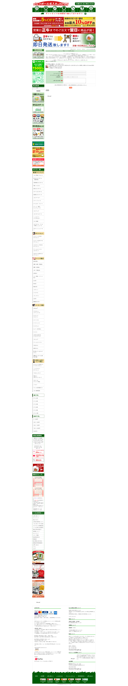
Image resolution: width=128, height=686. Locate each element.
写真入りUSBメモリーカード (37, 377)
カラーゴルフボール (37, 191)
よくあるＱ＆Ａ (59, 676)
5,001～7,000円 (36, 425)
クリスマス (35, 292)
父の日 (34, 280)
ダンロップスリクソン (35, 316)
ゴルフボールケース (37, 213)
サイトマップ (36, 517)
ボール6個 (35, 407)
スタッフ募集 (36, 535)
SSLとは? (38, 602)
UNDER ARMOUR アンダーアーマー (37, 336)
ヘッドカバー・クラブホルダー (36, 217)
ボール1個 (35, 398)
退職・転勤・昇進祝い (38, 264)
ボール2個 (35, 401)
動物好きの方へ (36, 301)
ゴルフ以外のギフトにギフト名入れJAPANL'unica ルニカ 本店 (50, 681)
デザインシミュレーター (38, 229)
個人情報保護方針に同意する (61, 85)
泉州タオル (35, 348)
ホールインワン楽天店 (85, 681)
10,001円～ (35, 431)
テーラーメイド (36, 323)
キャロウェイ (36, 326)
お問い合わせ (36, 544)
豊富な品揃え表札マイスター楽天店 (71, 681)
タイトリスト (36, 320)
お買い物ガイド (36, 515)
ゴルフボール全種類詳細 (38, 525)
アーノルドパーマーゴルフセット (37, 250)
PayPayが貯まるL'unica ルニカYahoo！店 (64, 681)
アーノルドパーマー (37, 342)
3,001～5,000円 (36, 422)
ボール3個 (35, 404)
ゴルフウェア (36, 210)
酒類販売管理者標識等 (37, 542)
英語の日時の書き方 (37, 529)
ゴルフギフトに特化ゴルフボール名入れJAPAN (43, 681)
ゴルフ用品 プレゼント (38, 175)
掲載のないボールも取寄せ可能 (38, 356)
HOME (36, 676)
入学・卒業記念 (36, 270)
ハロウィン (35, 289)
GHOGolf (35, 308)
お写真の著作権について (38, 521)
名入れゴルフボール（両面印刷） (37, 179)
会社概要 (42, 676)
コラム (34, 546)
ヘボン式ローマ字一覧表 (38, 523)
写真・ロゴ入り (36, 185)
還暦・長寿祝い (36, 267)
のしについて (36, 533)
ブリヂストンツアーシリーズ (36, 312)
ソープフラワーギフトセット (36, 369)
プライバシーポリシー (70, 676)
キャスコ (35, 332)
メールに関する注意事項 (38, 527)
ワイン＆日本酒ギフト (38, 387)
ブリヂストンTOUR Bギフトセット (37, 245)
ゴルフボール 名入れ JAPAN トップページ (54, 50)
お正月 (34, 298)
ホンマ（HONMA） (37, 329)
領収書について (36, 531)
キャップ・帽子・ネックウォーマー (37, 207)
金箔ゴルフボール (37, 188)
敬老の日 (35, 286)
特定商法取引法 (36, 537)
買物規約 (35, 539)
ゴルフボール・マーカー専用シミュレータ (38, 225)
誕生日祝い (35, 261)
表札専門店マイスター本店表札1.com (57, 681)
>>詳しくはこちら (72, 616)
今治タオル (35, 345)
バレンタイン (36, 295)
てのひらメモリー (37, 373)
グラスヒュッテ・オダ (67, 684)
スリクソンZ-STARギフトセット (37, 237)
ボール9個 (35, 410)
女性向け (35, 273)
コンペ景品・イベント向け (38, 277)
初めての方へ (36, 519)
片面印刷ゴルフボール (38, 182)
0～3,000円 (35, 419)
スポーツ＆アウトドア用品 (36, 381)
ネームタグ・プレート (38, 203)
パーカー (35, 384)
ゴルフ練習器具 (36, 390)
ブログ (34, 548)
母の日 (34, 283)
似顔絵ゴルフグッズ (37, 194)
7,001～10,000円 (36, 428)
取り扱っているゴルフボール (38, 352)
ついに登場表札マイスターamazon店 (78, 681)
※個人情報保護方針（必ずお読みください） (77, 85)
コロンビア (35, 339)
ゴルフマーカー (36, 197)
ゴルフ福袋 (35, 221)
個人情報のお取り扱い (37, 541)
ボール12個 (35, 413)
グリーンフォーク (37, 200)
